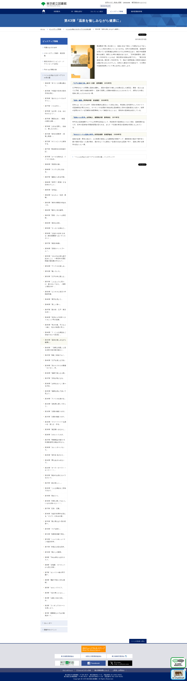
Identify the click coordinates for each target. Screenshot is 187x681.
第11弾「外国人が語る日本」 (55, 547)
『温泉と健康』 (78, 100)
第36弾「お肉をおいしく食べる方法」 (55, 385)
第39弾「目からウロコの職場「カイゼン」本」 (55, 367)
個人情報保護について (101, 670)
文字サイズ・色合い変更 (113, 2)
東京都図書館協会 (67, 656)
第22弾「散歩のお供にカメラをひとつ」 (55, 476)
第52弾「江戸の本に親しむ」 (55, 276)
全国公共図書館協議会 (94, 656)
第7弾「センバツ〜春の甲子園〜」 (55, 573)
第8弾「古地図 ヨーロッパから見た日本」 (55, 566)
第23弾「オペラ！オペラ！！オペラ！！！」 (55, 469)
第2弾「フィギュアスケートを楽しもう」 (55, 607)
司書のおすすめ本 (50, 47)
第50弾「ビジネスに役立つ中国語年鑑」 (55, 293)
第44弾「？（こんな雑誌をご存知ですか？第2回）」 (55, 333)
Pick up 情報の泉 (50, 69)
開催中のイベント (50, 630)
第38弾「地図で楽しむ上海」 (55, 373)
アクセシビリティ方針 (83, 670)
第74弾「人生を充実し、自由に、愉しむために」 (55, 127)
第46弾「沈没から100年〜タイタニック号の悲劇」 (55, 318)
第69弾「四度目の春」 (53, 164)
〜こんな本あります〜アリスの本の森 (54, 76)
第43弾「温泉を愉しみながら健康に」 (55, 341)
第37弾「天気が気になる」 (54, 378)
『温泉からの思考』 (79, 117)
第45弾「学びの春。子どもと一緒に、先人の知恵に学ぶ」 (55, 326)
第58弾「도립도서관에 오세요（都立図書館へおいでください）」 (55, 235)
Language (126, 2)
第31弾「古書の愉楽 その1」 (55, 417)
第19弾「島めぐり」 (52, 496)
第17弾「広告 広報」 (53, 508)
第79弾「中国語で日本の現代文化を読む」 (55, 92)
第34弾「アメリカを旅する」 (55, 399)
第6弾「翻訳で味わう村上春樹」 (55, 581)
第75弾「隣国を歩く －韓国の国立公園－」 (55, 120)
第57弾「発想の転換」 (53, 243)
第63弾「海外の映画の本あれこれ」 (55, 204)
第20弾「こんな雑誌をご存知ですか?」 (55, 489)
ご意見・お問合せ (119, 670)
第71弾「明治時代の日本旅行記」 (55, 150)
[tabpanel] (93, 649)
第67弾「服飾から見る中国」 (55, 177)
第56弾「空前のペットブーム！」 (54, 249)
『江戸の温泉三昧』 (79, 83)
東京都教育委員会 (118, 656)
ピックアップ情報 (50, 41)
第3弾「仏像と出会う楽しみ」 (54, 599)
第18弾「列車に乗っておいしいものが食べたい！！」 (55, 502)
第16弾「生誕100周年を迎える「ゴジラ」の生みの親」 (55, 515)
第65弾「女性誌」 (51, 190)
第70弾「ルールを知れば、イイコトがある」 (55, 158)
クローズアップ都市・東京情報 (54, 54)
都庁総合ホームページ (139, 2)
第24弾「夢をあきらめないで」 (54, 461)
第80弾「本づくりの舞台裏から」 (55, 84)
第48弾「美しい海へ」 (53, 304)
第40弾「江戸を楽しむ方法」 (55, 360)
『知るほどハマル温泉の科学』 (83, 134)
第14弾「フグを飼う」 (53, 529)
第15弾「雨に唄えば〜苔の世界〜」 (55, 522)
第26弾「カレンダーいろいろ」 (54, 448)
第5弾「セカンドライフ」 (54, 587)
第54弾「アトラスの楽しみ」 (55, 266)
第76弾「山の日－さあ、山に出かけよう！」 (55, 112)
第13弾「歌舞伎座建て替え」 (55, 534)
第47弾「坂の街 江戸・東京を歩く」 (55, 311)
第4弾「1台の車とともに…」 (55, 593)
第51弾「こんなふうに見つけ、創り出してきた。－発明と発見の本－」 (55, 284)
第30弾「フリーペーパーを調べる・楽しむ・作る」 (55, 423)
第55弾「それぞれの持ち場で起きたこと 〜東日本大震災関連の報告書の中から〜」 (55, 258)
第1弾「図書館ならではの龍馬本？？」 (55, 614)
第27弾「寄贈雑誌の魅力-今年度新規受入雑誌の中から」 (55, 441)
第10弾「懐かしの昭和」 (54, 552)
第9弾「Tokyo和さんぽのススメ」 (55, 558)
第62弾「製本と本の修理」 (54, 210)
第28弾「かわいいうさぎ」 (54, 434)
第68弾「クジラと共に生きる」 (54, 170)
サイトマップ (105, 6)
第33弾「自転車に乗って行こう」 (55, 405)
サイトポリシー (68, 670)
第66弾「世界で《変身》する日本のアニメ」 (55, 183)
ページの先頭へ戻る (137, 641)
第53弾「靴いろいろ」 (53, 271)
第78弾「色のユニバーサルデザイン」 (55, 99)
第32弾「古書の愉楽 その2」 (55, 411)
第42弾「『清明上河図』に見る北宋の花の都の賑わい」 (55, 349)
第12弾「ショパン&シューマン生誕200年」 (55, 540)
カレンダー (48, 623)
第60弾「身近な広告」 (53, 223)
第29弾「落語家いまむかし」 (55, 429)
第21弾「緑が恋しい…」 (53, 483)
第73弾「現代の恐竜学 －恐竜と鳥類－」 (55, 135)
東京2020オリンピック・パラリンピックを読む (54, 62)
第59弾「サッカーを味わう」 (55, 228)
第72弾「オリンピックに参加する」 (55, 142)
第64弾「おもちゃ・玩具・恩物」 (55, 196)
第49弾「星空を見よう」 (54, 299)
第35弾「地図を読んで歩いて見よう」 (55, 392)
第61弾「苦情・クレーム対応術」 (55, 216)
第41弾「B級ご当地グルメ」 (55, 355)
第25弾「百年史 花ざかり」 (55, 455)
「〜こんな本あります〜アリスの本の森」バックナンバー (94, 157)
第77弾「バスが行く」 (53, 106)
